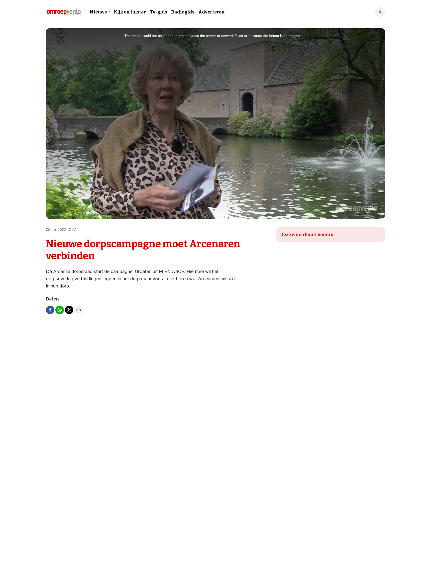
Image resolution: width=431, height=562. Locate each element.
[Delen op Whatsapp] (59, 310)
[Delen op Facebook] (50, 310)
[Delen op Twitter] (69, 310)
